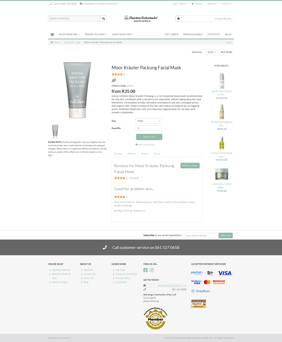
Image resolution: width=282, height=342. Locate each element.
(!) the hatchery (62, 337)
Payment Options (61, 269)
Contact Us (226, 3)
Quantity (116, 128)
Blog (228, 34)
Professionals (193, 34)
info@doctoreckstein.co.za (172, 285)
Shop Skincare (68, 34)
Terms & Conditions (126, 273)
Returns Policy (59, 282)
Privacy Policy (123, 278)
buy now (226, 52)
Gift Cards (171, 34)
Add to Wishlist (146, 144)
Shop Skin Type (122, 34)
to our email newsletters (162, 235)
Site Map (120, 269)
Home (56, 42)
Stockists (213, 34)
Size (114, 120)
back (229, 42)
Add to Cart (149, 136)
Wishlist (199, 3)
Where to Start (95, 34)
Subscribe (226, 235)
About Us (212, 3)
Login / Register (179, 3)
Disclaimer (121, 282)
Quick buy (197, 51)
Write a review (190, 165)
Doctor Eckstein (141, 18)
